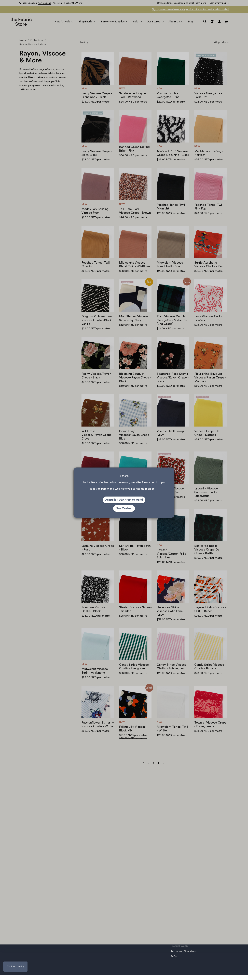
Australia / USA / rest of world (124, 499)
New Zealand (124, 508)
